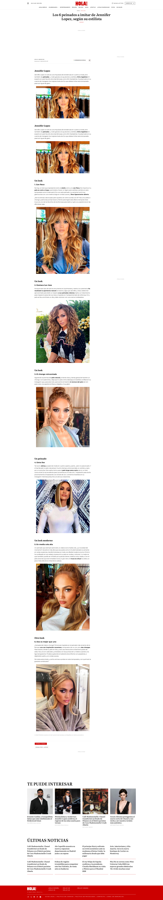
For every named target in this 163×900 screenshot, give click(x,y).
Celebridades (53, 7)
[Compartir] (89, 60)
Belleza (81, 7)
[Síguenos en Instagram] (34, 897)
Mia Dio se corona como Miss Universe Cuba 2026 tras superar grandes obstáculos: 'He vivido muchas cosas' (122, 865)
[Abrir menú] (28, 3)
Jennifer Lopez (41, 747)
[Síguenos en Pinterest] (37, 897)
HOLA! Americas (39, 59)
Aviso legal (50, 896)
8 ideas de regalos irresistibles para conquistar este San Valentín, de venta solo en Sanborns (66, 865)
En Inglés (119, 7)
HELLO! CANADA (82, 888)
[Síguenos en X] (31, 897)
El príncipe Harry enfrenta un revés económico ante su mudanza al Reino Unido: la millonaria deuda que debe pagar (93, 851)
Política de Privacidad (85, 896)
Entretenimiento (65, 7)
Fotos (113, 7)
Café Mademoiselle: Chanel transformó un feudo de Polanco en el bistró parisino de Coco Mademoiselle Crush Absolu (94, 820)
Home (78, 10)
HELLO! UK (66, 888)
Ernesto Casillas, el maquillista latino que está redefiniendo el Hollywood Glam (40, 818)
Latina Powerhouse (103, 7)
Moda (86, 7)
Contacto (101, 896)
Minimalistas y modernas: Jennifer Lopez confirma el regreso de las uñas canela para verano (67, 819)
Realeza (74, 7)
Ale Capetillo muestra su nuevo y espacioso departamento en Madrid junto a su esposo (65, 850)
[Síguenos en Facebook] (28, 897)
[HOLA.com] (81, 4)
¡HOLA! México (43, 7)
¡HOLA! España (53, 888)
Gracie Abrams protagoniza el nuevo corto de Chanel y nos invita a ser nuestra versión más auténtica (122, 819)
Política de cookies (65, 896)
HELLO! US (66, 890)
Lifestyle (93, 7)
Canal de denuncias (115, 896)
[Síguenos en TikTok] (40, 897)
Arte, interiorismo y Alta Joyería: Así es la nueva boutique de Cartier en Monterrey (120, 850)
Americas (129, 3)
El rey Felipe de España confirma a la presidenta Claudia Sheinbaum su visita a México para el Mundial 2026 (94, 866)
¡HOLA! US (51, 890)
